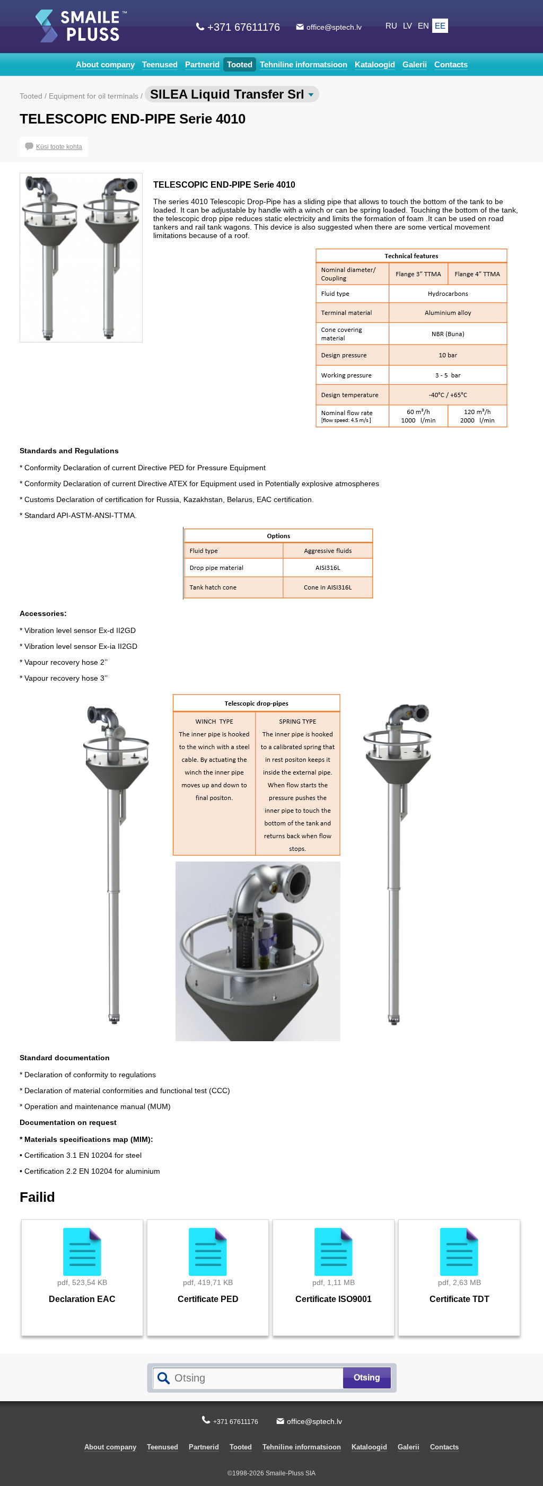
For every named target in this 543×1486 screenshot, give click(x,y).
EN (423, 25)
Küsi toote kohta (59, 147)
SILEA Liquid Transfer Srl (229, 94)
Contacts (451, 64)
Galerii (414, 64)
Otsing (367, 1377)
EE (440, 25)
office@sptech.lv (334, 27)
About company (105, 64)
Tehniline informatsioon (303, 64)
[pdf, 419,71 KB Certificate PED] (208, 1338)
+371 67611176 (243, 27)
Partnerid (202, 64)
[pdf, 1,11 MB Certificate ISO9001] (334, 1338)
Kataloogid (375, 64)
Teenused (160, 64)
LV (407, 25)
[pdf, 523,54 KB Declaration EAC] (82, 1338)
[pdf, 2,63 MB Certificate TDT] (459, 1338)
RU (391, 25)
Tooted (239, 64)
